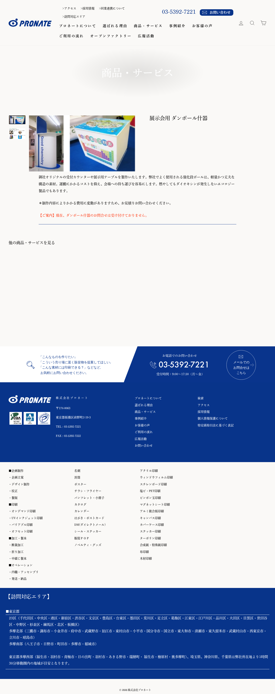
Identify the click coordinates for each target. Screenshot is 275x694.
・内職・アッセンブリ (24, 572)
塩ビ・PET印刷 (150, 490)
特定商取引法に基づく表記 (216, 425)
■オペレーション (21, 565)
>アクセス (69, 8)
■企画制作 (16, 470)
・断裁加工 (16, 544)
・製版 (13, 497)
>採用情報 (88, 8)
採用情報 (204, 411)
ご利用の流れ (71, 36)
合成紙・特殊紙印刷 (153, 544)
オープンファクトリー (110, 36)
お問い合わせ (144, 445)
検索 (201, 398)
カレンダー (81, 511)
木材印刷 (146, 558)
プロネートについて (77, 26)
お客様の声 (202, 26)
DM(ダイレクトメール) (90, 524)
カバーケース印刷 (152, 524)
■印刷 (13, 504)
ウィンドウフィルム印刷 (156, 477)
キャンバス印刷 (150, 518)
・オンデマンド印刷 (22, 511)
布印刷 (144, 551)
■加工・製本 (18, 538)
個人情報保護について (213, 418)
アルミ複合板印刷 (152, 511)
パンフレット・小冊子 (89, 497)
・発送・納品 (18, 578)
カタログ (80, 504)
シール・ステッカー (87, 531)
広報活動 (146, 36)
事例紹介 (177, 26)
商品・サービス (148, 26)
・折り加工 (16, 551)
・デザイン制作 (19, 484)
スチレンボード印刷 (153, 484)
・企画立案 (16, 477)
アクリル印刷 (149, 470)
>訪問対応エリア (73, 16)
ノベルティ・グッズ (87, 544)
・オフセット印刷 (21, 531)
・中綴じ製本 (18, 558)
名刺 (77, 470)
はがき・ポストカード (89, 518)
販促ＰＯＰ (81, 538)
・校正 (13, 490)
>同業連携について (112, 8)
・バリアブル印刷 (21, 524)
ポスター (80, 484)
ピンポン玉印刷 (150, 497)
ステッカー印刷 (150, 531)
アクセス (204, 405)
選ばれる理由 (115, 26)
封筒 (77, 477)
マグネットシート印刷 (155, 504)
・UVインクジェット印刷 (26, 518)
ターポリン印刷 (150, 538)
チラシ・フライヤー (87, 490)
